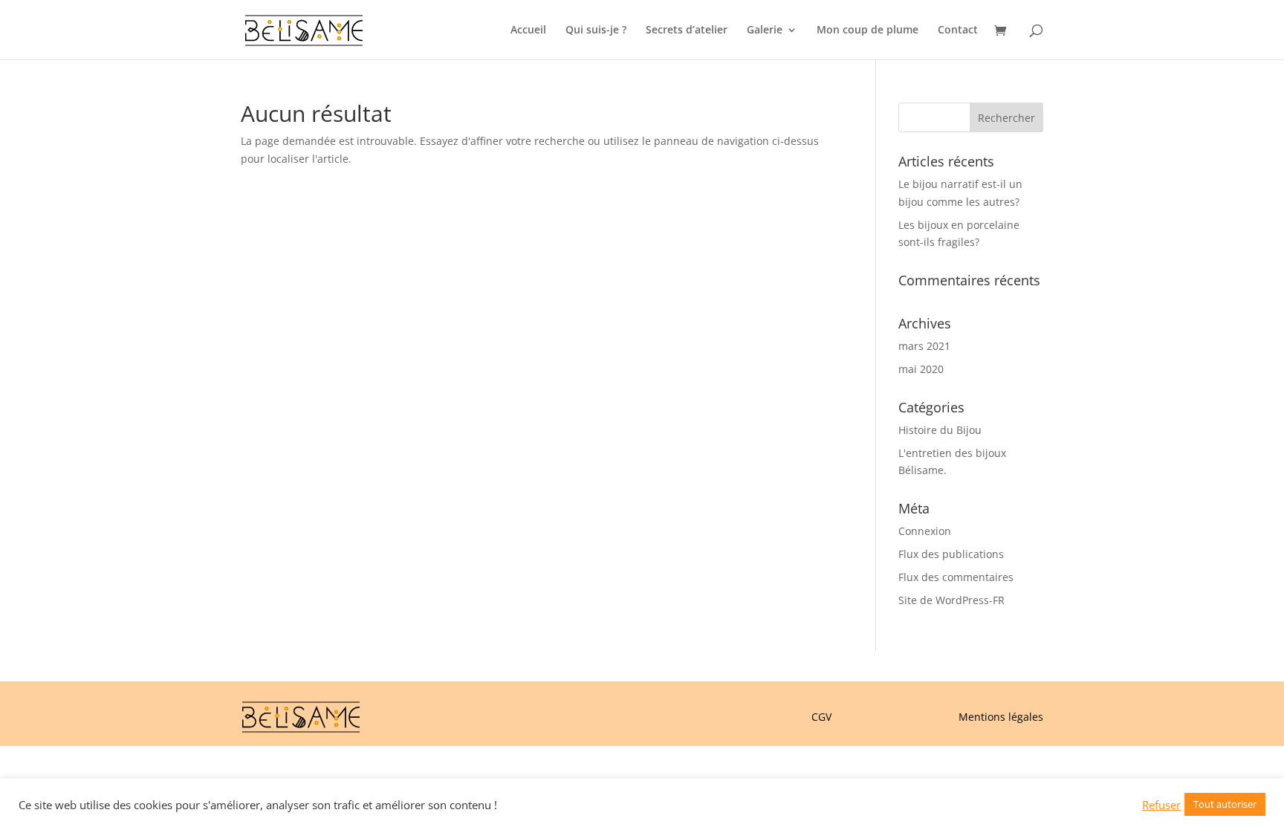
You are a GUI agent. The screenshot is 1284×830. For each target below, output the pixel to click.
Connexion (924, 531)
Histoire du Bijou (940, 430)
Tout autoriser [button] (1225, 804)
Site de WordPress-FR (951, 600)
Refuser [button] (1161, 804)
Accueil (528, 30)
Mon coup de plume (867, 30)
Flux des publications (951, 554)
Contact (958, 30)
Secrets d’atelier (686, 30)
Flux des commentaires (956, 577)
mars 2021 (924, 346)
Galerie (764, 30)
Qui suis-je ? (595, 30)
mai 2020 (921, 369)
